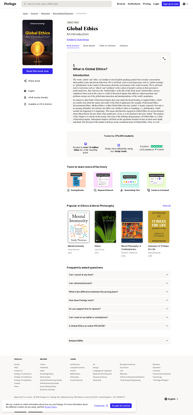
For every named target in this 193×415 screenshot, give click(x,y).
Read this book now (38, 71)
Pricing (147, 3)
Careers (17, 383)
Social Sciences (76, 380)
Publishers (44, 368)
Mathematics (75, 374)
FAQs (16, 368)
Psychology (157, 377)
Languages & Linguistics (102, 371)
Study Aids (97, 380)
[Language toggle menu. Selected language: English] (185, 4)
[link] (78, 232)
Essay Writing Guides (48, 386)
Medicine (123, 374)
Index (42, 371)
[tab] (73, 46)
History (73, 371)
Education (156, 368)
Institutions (134, 3)
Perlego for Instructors (23, 374)
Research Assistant (47, 390)
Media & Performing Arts (102, 374)
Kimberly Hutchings (78, 39)
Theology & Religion (161, 380)
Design (95, 368)
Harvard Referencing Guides (51, 380)
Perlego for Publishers (23, 380)
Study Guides (45, 377)
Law (121, 371)
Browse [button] (121, 3)
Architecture (75, 364)
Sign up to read (170, 4)
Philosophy (74, 377)
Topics (42, 364)
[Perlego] (10, 4)
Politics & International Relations (132, 377)
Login (156, 3)
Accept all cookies (121, 405)
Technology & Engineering (130, 380)
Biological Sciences (127, 364)
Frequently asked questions (85, 267)
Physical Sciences (100, 377)
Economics (124, 368)
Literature (156, 371)
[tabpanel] (119, 87)
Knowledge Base (46, 374)
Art (94, 364)
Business (156, 364)
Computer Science (77, 368)
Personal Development (162, 374)
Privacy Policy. (51, 407)
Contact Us (18, 371)
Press (16, 386)
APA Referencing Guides (49, 383)
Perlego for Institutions (23, 377)
